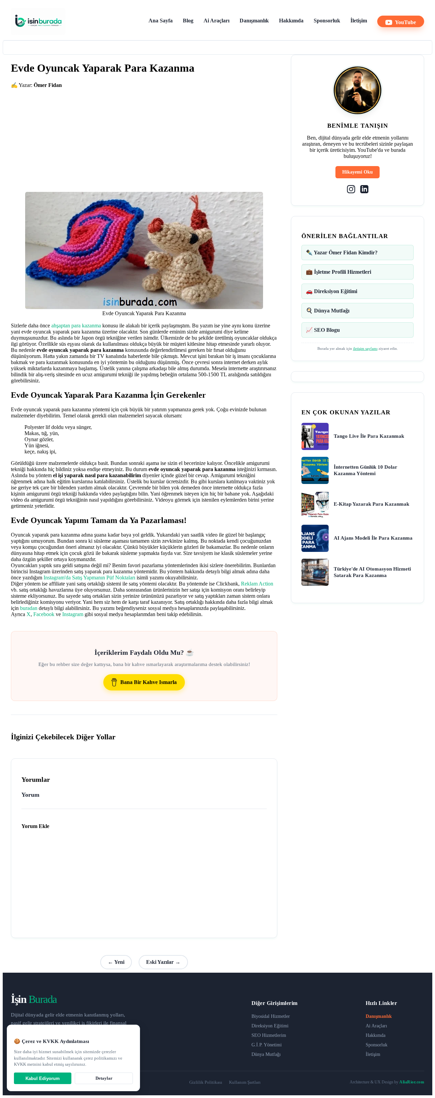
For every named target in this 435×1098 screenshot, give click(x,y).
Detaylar (103, 1078)
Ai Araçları (216, 20)
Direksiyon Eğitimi (270, 1025)
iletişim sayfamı (365, 348)
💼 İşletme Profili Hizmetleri (338, 272)
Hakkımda (291, 20)
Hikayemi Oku (357, 172)
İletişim (358, 20)
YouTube (405, 22)
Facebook (43, 614)
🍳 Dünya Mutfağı (327, 310)
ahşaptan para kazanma (76, 325)
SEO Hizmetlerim (268, 1035)
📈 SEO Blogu (323, 330)
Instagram (72, 614)
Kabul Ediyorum (42, 1078)
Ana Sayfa (161, 20)
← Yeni (116, 962)
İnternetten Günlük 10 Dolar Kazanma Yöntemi (365, 470)
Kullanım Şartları (245, 1082)
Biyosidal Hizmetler (270, 1016)
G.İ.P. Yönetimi (266, 1044)
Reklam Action (257, 584)
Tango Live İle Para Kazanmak (369, 436)
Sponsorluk (327, 20)
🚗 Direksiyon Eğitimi (331, 291)
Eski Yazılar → (163, 962)
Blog (188, 20)
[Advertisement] (144, 135)
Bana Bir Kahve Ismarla (148, 682)
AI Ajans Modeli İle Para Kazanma (373, 538)
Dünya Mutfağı (266, 1054)
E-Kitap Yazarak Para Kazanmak (371, 504)
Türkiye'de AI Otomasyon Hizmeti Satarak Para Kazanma (372, 572)
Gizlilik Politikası (205, 1082)
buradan (28, 608)
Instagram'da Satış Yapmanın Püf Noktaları (89, 577)
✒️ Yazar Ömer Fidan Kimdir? (342, 252)
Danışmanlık (254, 20)
